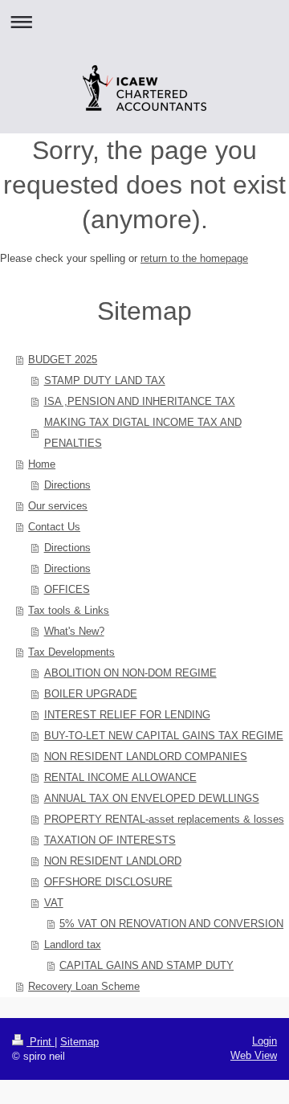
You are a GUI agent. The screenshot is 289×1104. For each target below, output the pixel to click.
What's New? (74, 631)
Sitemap (79, 1042)
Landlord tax (72, 944)
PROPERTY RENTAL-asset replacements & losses (164, 819)
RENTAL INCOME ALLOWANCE (120, 777)
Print (40, 1042)
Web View (253, 1055)
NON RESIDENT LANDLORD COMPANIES (145, 756)
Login (264, 1041)
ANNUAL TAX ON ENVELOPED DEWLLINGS (151, 798)
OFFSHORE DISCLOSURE (108, 882)
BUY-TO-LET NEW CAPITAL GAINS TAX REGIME (163, 736)
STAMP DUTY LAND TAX (104, 380)
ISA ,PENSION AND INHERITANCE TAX (139, 401)
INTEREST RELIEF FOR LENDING (127, 715)
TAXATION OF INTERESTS (110, 840)
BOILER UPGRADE (90, 694)
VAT (53, 903)
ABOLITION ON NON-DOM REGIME (130, 673)
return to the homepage (194, 258)
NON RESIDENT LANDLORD (112, 861)
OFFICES (67, 589)
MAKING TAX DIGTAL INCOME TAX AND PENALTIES (143, 432)
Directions (67, 485)
